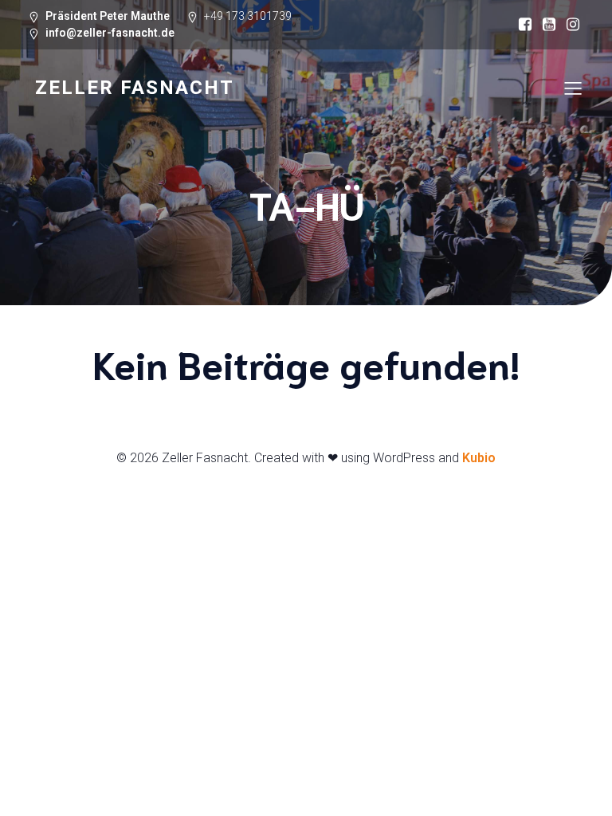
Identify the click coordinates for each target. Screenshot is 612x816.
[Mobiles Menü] (573, 88)
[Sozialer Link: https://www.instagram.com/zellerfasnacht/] (573, 25)
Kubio (479, 457)
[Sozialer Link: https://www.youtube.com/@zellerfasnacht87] (549, 25)
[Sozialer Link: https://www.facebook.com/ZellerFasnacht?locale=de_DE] (525, 25)
